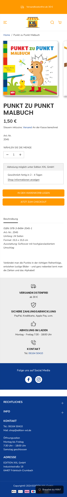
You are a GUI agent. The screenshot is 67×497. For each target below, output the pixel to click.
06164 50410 (36, 353)
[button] (5, 22)
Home (6, 35)
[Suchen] (52, 22)
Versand (27, 127)
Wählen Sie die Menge (17, 147)
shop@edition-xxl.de (20, 430)
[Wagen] (60, 22)
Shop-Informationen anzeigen (24, 179)
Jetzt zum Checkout (33, 202)
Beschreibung (10, 219)
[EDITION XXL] (33, 22)
